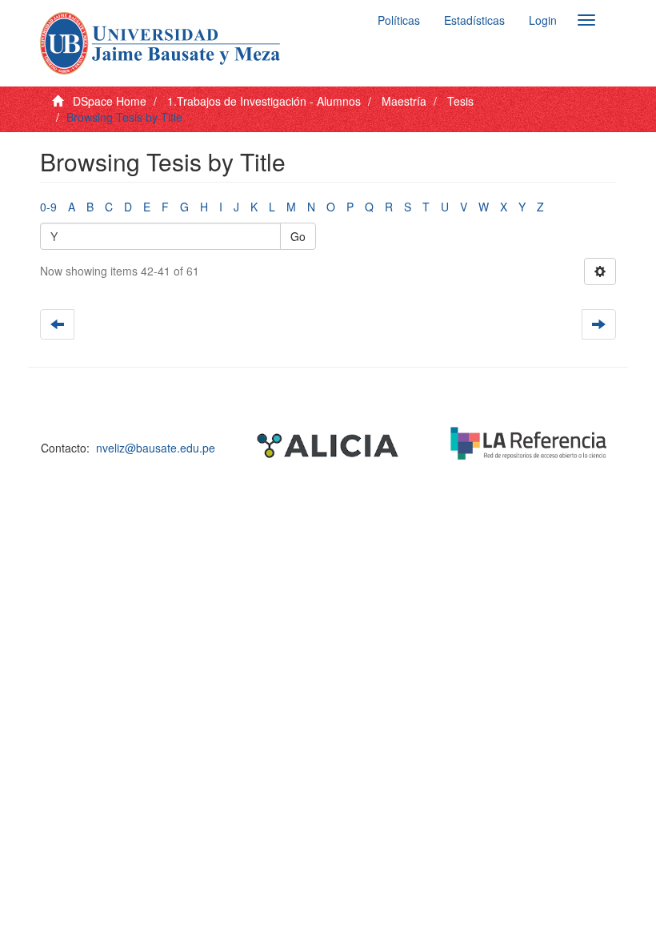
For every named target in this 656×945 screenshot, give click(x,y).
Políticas (399, 20)
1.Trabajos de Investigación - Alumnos (264, 101)
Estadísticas (474, 20)
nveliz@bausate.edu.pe (155, 448)
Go (298, 236)
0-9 (48, 207)
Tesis (460, 101)
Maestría (404, 101)
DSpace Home (109, 101)
